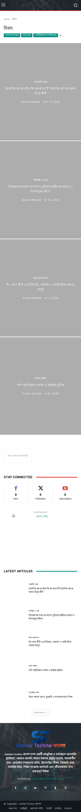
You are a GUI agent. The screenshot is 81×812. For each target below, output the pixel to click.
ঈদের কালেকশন (40, 278)
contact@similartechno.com (47, 778)
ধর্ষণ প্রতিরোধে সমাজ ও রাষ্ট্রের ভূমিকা (46, 670)
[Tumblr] (55, 788)
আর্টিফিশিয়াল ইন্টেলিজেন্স (46, 35)
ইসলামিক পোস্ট (34, 692)
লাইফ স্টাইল (40, 378)
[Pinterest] (45, 788)
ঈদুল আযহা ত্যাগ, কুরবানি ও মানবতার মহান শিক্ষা (51, 696)
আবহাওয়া (27, 35)
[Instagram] (25, 788)
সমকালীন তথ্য (40, 81)
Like (16, 486)
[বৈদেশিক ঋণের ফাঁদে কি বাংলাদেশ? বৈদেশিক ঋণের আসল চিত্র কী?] (40, 92)
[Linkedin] (35, 788)
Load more (39, 712)
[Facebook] (15, 788)
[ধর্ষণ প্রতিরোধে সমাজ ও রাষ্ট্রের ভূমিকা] (40, 386)
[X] (65, 788)
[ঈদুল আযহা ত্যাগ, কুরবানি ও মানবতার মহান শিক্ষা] (15, 695)
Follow (40, 486)
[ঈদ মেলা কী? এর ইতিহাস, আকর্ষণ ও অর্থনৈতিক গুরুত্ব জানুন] (40, 288)
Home (7, 19)
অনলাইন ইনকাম (12, 35)
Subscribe (65, 486)
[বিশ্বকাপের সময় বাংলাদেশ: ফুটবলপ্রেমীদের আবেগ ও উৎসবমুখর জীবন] (40, 190)
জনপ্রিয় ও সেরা (40, 180)
